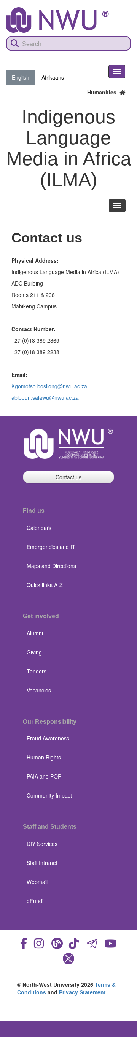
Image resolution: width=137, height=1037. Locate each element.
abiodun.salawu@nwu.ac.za (45, 397)
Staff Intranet (42, 862)
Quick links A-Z (45, 585)
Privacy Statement (82, 992)
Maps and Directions (51, 566)
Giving (34, 652)
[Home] (57, 20)
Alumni (35, 633)
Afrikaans (52, 77)
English (20, 77)
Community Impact (49, 795)
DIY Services (42, 843)
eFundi (35, 901)
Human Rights (44, 757)
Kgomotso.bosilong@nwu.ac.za (49, 386)
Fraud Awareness (48, 738)
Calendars (39, 527)
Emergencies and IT (51, 546)
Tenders (36, 671)
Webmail (37, 881)
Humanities (103, 92)
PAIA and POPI (45, 776)
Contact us (68, 477)
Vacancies (39, 690)
